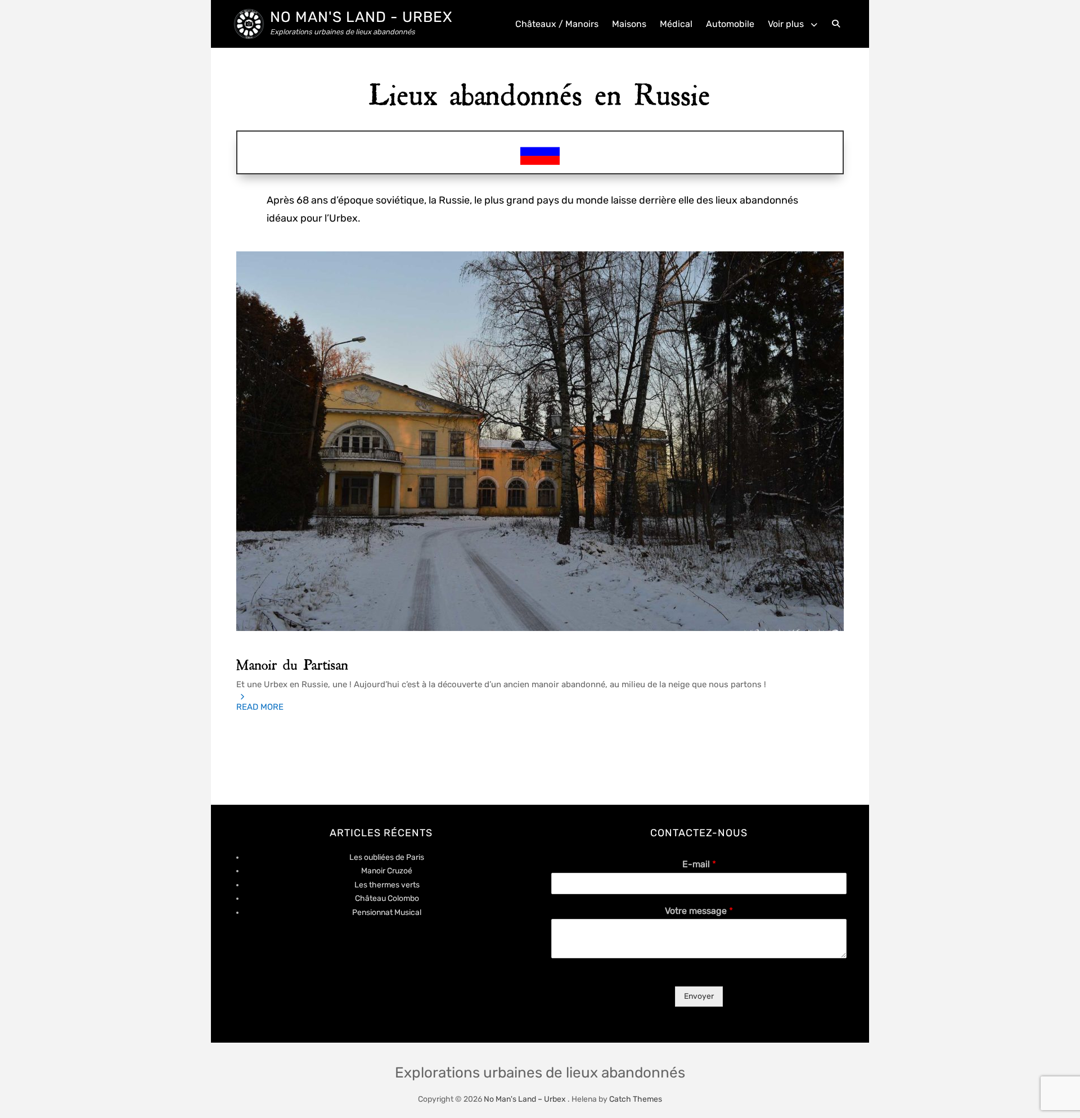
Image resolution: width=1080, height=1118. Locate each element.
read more (260, 707)
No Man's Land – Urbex (525, 1099)
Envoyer (699, 996)
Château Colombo (387, 898)
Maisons (629, 24)
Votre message (699, 910)
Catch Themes (635, 1099)
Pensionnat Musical (386, 912)
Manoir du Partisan (292, 661)
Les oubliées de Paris (386, 857)
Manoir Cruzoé (386, 871)
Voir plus (786, 24)
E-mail (699, 864)
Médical (676, 24)
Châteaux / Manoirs (556, 24)
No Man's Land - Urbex (361, 17)
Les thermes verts (387, 885)
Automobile (730, 24)
